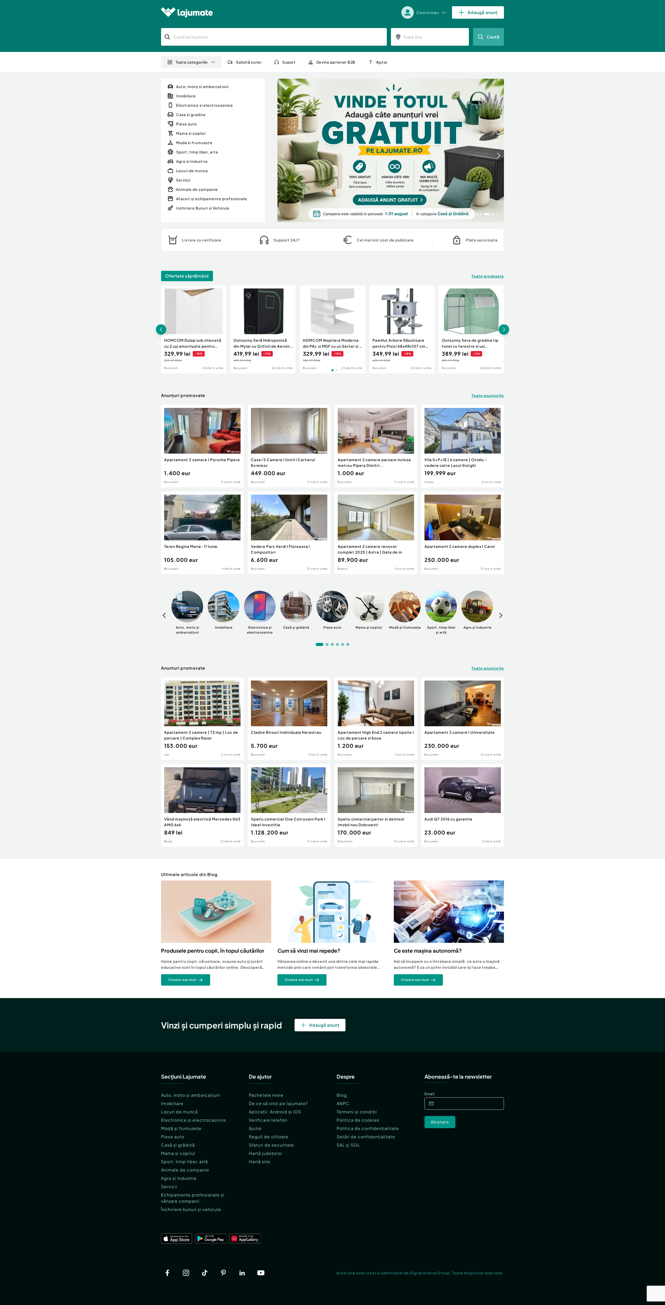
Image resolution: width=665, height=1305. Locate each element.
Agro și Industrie (179, 1178)
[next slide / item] (499, 150)
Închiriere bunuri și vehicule (191, 1209)
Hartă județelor (265, 1153)
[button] (473, 214)
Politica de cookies (358, 1120)
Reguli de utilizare (268, 1136)
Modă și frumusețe (181, 1128)
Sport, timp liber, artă (184, 1161)
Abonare (440, 1122)
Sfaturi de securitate (271, 1145)
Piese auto (172, 1136)
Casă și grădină (178, 1145)
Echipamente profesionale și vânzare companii (192, 1198)
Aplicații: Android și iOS (275, 1111)
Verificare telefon (268, 1120)
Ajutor (255, 1128)
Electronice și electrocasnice (193, 1120)
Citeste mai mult (182, 980)
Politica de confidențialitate (368, 1128)
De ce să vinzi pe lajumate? (278, 1103)
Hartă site (259, 1161)
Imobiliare (172, 1103)
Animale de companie (185, 1170)
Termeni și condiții (357, 1111)
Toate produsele (487, 276)
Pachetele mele (266, 1095)
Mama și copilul (178, 1153)
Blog (342, 1095)
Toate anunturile (487, 395)
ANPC (343, 1103)
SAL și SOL (348, 1145)
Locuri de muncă (179, 1111)
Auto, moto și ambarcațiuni (190, 1095)
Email (429, 1093)
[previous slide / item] (282, 150)
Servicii (169, 1186)
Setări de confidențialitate (366, 1136)
